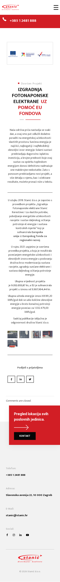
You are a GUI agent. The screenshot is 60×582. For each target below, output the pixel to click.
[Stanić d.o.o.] (14, 7)
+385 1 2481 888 (23, 20)
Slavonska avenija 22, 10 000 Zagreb (29, 495)
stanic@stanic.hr (17, 515)
